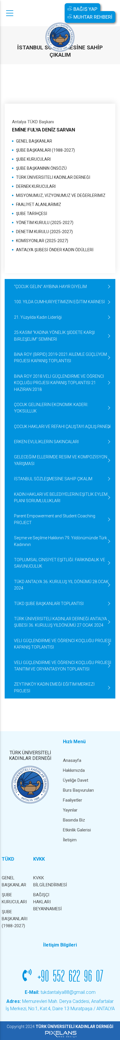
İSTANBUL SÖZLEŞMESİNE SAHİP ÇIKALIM (53, 478)
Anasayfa (72, 760)
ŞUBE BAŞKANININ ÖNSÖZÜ (41, 168)
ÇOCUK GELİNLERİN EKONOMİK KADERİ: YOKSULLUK (51, 407)
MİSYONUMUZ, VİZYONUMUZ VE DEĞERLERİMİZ (60, 195)
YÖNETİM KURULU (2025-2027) (44, 222)
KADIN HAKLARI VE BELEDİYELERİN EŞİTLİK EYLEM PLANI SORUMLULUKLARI (60, 497)
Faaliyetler (72, 800)
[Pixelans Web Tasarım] (60, 1034)
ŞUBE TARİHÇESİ (31, 213)
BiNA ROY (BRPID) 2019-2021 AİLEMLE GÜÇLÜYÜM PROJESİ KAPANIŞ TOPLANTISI (60, 357)
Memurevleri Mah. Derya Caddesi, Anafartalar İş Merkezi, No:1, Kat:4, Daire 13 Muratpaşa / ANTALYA (60, 1005)
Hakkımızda (74, 770)
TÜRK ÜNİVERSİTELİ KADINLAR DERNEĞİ (53, 177)
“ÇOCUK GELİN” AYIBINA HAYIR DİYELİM (50, 286)
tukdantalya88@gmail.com (60, 992)
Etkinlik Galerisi (77, 830)
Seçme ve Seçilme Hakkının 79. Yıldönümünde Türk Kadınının (60, 541)
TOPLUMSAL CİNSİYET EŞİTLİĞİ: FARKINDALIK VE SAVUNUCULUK (59, 562)
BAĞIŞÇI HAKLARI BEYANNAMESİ (46, 901)
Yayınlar (70, 810)
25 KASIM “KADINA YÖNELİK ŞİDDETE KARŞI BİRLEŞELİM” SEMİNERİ (54, 335)
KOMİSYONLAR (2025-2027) (42, 240)
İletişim (70, 840)
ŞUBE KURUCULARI (33, 159)
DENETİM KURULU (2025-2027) (44, 231)
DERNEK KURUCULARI (36, 186)
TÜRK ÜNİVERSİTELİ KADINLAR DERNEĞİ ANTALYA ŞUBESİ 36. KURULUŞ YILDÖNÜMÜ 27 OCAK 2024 (60, 622)
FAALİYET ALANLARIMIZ (38, 204)
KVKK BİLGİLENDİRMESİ (46, 881)
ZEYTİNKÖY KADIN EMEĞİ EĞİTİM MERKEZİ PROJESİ (54, 687)
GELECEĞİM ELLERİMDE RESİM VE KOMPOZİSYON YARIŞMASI (60, 460)
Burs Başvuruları (78, 790)
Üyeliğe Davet (75, 780)
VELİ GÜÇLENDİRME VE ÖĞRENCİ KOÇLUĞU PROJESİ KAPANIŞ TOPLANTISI (62, 643)
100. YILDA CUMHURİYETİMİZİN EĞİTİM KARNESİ (59, 301)
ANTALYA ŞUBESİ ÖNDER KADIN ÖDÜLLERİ (54, 249)
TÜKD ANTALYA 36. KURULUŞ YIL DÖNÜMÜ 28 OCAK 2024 (61, 584)
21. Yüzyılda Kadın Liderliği (38, 317)
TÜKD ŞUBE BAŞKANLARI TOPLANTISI (49, 603)
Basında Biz (74, 820)
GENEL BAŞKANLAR (34, 141)
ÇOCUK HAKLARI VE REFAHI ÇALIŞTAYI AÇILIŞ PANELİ (62, 426)
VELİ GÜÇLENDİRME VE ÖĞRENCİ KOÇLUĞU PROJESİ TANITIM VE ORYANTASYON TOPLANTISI (62, 665)
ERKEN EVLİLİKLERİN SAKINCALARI (46, 441)
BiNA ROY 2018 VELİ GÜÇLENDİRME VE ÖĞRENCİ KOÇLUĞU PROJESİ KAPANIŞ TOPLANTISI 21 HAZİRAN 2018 (59, 383)
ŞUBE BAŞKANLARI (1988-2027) (45, 150)
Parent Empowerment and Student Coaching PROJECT (54, 519)
